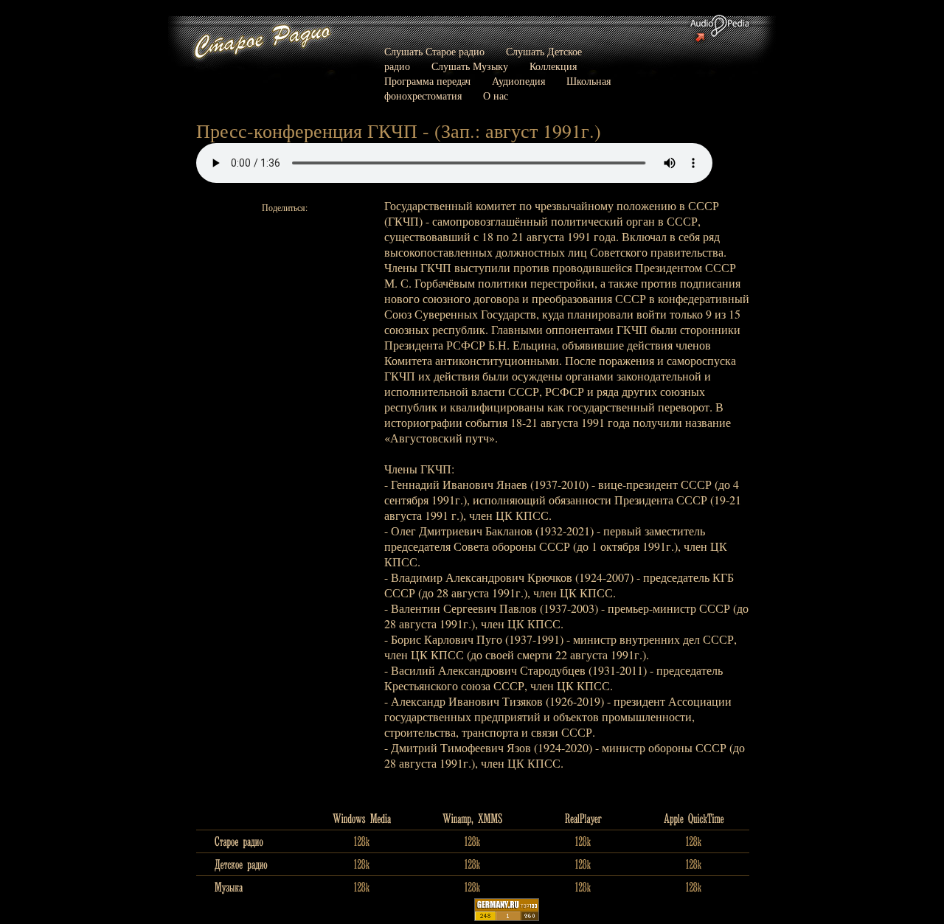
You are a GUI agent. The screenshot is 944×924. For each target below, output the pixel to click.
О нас (495, 95)
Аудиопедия (518, 81)
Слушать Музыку (469, 66)
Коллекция (553, 66)
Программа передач (427, 81)
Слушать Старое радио (434, 51)
